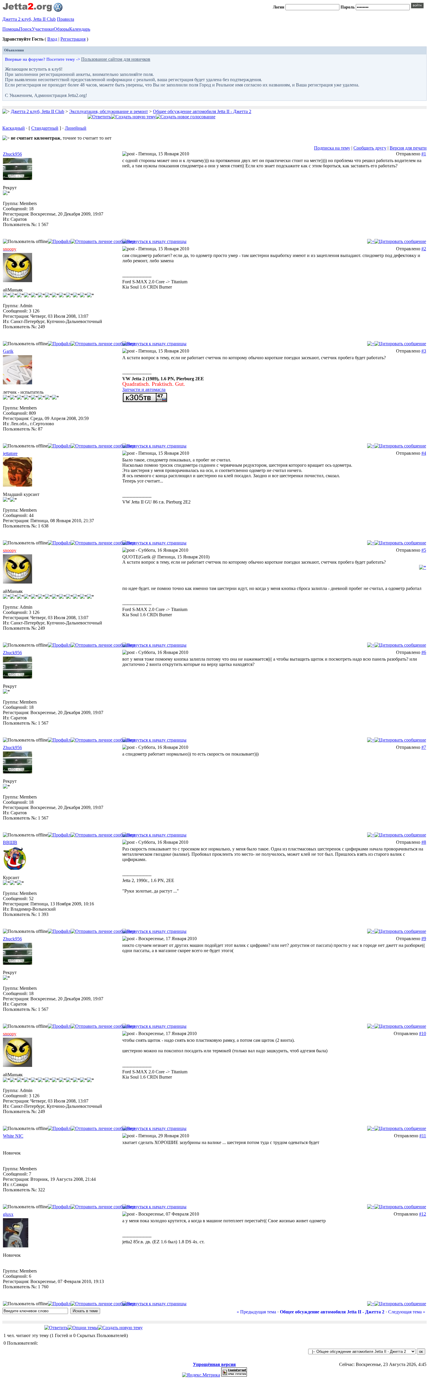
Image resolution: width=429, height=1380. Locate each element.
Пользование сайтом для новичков (115, 59)
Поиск (25, 29)
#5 (423, 550)
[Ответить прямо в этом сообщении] (400, 241)
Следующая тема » (406, 1311)
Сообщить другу (369, 147)
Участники (43, 29)
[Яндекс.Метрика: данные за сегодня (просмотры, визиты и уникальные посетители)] (201, 1375)
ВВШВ (10, 842)
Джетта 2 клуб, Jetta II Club (29, 19)
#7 (423, 747)
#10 (422, 1033)
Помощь (10, 29)
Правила (65, 19)
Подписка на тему (332, 147)
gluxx (8, 1214)
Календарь (79, 29)
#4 (423, 453)
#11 (422, 1135)
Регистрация (73, 39)
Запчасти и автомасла (143, 389)
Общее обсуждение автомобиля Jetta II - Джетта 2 (202, 111)
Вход (52, 39)
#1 (423, 153)
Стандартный (44, 128)
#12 (422, 1213)
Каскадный (13, 128)
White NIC (13, 1135)
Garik (8, 351)
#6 (423, 652)
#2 (423, 248)
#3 (423, 350)
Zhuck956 (12, 154)
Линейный (75, 128)
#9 (423, 938)
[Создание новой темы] (133, 116)
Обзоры (61, 29)
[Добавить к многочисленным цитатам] (370, 241)
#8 (423, 842)
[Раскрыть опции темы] (83, 1327)
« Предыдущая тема (256, 1311)
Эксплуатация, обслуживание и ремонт (108, 111)
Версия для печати (408, 147)
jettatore (10, 453)
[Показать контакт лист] (59, 241)
